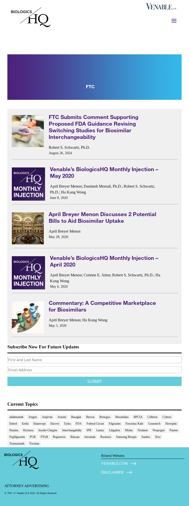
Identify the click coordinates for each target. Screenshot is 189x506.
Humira (13, 430)
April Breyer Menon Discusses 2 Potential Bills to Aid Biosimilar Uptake (102, 217)
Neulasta (143, 430)
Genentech (154, 423)
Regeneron (59, 437)
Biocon (90, 417)
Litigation (114, 430)
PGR (33, 437)
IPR (89, 430)
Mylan (129, 430)
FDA (79, 423)
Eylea (67, 423)
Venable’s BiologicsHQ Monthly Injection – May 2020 (104, 172)
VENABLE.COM (114, 463)
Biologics (104, 417)
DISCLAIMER (112, 472)
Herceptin (171, 423)
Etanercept (39, 423)
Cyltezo (166, 417)
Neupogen (159, 430)
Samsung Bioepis (126, 437)
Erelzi (25, 423)
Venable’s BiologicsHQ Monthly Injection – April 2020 (104, 261)
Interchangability (72, 430)
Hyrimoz (28, 430)
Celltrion (152, 417)
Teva (157, 437)
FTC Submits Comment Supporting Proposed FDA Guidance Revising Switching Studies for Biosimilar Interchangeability (93, 127)
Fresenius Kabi (134, 423)
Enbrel (13, 423)
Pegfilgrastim (17, 437)
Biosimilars (122, 417)
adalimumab (16, 417)
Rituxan (74, 437)
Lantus (100, 430)
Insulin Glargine (47, 430)
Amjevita (47, 417)
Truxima (34, 443)
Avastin (61, 417)
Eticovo (54, 423)
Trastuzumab (16, 443)
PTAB (44, 437)
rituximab (89, 437)
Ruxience (105, 437)
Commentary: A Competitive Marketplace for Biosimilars (102, 306)
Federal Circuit (95, 423)
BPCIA (138, 417)
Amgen (32, 417)
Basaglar (76, 417)
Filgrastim (115, 423)
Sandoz (146, 437)
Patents (174, 430)
